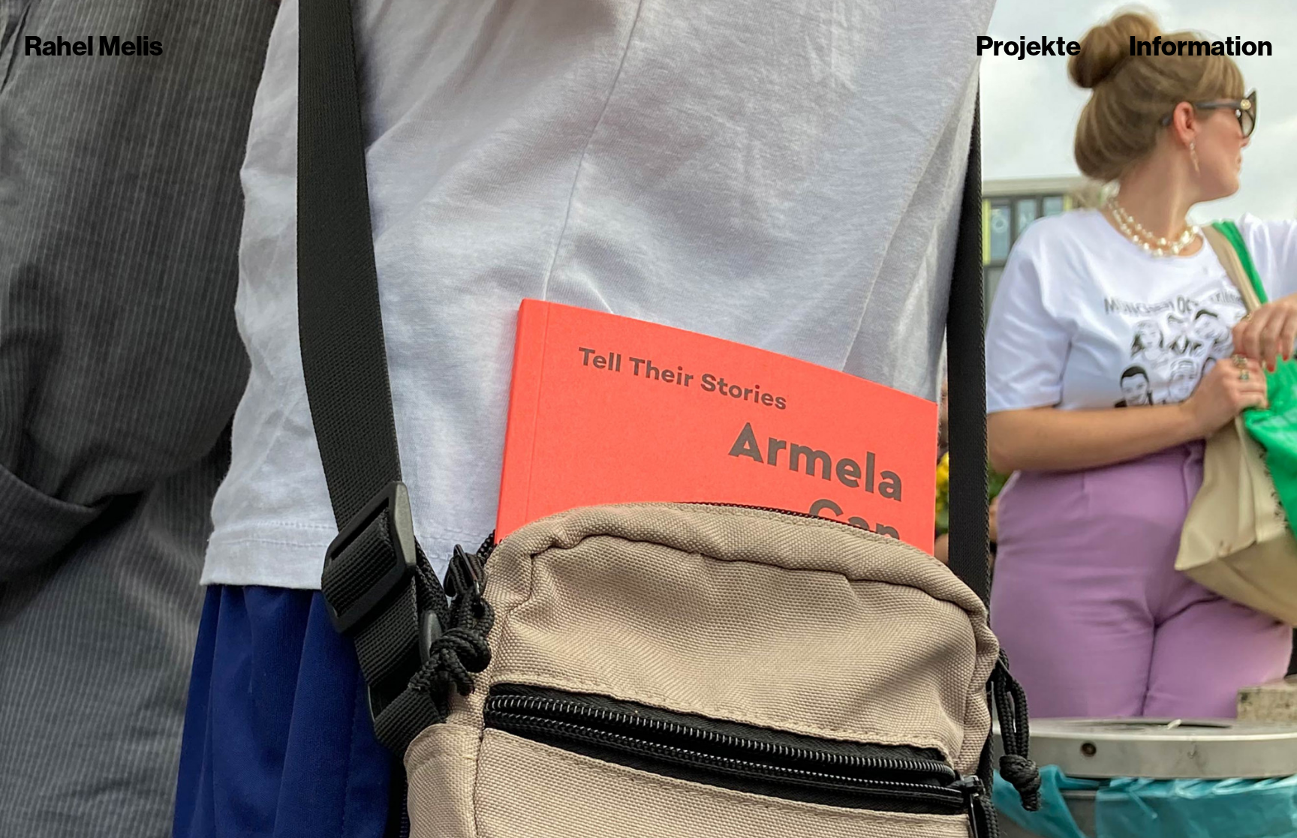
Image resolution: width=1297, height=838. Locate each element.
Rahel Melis (93, 46)
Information (1201, 46)
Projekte (1028, 46)
